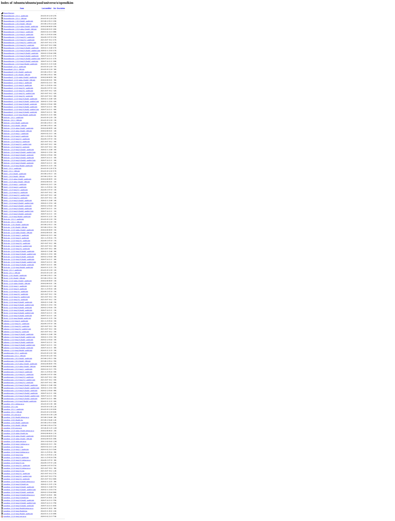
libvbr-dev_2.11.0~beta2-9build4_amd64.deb (18, 267)
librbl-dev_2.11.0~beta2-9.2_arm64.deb (16, 147)
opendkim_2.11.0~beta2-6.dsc (13, 455)
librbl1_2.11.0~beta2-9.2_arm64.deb (15, 198)
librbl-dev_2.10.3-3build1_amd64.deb (16, 123)
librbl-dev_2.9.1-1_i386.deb (13, 120)
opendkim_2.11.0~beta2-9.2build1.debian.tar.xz (19, 481)
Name (22, 8)
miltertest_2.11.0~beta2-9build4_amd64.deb (18, 350)
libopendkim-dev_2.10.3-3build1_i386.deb (17, 24)
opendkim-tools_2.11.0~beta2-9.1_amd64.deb (19, 374)
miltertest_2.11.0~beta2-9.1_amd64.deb (16, 324)
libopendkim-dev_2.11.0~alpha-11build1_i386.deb (20, 29)
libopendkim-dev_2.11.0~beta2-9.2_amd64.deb (19, 40)
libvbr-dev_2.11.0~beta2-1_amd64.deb (16, 235)
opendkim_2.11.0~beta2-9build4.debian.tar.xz (18, 508)
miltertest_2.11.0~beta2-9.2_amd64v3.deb (17, 329)
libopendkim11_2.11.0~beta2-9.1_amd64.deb (18, 88)
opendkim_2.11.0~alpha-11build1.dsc (16, 433)
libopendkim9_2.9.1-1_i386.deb (14, 69)
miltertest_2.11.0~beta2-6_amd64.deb (16, 321)
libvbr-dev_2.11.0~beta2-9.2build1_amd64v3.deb (20, 254)
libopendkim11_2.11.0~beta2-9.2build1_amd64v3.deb (21, 101)
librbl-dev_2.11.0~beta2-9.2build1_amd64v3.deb (19, 152)
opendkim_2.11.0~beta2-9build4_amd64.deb (18, 514)
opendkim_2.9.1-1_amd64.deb (14, 409)
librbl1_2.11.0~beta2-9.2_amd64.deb (16, 192)
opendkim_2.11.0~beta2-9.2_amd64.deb (17, 473)
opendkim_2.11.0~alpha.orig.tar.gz (15, 441)
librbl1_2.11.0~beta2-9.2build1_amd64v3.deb (18, 203)
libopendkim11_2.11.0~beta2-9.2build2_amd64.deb (20, 107)
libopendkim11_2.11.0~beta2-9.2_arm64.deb (18, 96)
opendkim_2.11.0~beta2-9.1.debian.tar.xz (17, 460)
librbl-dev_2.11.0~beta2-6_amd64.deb (16, 136)
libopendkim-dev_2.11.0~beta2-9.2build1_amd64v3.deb (22, 50)
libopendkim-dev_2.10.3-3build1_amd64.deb (18, 21)
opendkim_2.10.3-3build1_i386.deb (15, 425)
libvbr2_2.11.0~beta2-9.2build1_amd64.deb (18, 302)
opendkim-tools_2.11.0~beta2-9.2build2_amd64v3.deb (21, 396)
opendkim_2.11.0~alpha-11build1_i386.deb (18, 439)
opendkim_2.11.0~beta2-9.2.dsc (14, 471)
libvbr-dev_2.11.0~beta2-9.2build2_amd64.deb (19, 259)
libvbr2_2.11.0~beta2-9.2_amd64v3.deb (17, 297)
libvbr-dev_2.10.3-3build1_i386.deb (15, 227)
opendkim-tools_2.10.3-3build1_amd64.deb (18, 358)
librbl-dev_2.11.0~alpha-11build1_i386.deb (18, 131)
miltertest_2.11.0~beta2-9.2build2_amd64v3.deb (19, 345)
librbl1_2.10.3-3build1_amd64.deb (15, 174)
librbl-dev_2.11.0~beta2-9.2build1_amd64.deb (19, 150)
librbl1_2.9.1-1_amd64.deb (12, 168)
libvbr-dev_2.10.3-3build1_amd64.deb (16, 224)
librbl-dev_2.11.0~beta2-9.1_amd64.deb (17, 139)
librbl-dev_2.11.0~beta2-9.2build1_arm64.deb (19, 155)
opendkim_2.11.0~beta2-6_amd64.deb (16, 457)
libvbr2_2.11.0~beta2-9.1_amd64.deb (16, 291)
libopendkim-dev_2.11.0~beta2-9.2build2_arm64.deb (21, 61)
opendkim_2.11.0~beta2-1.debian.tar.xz (16, 444)
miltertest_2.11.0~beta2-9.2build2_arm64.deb (18, 348)
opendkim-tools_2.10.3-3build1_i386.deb (17, 361)
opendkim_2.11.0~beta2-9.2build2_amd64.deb (19, 500)
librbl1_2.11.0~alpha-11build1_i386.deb (17, 182)
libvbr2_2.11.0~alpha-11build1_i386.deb (17, 283)
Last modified (46, 8)
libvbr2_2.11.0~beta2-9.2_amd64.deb (16, 294)
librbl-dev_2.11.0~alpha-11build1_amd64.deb (18, 128)
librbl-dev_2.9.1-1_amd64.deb (13, 117)
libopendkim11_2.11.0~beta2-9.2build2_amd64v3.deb (21, 109)
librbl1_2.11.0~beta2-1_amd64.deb (15, 184)
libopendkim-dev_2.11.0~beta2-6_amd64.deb (18, 34)
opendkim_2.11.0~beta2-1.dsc (13, 447)
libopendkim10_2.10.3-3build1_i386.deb (17, 75)
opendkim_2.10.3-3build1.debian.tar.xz (16, 417)
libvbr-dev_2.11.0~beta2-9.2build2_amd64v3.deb (20, 262)
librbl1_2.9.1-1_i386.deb (12, 171)
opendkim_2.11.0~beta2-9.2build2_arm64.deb (19, 506)
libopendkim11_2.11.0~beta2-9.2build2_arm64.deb (20, 112)
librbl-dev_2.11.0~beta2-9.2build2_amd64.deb (19, 158)
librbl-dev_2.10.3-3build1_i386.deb (15, 125)
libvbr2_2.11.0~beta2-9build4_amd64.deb (17, 318)
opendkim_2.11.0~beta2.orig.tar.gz (15, 516)
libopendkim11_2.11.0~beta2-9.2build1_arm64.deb (20, 104)
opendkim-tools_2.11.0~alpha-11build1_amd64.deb (20, 364)
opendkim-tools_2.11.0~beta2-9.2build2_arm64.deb (20, 399)
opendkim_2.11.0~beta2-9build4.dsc (15, 511)
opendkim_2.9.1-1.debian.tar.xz (14, 404)
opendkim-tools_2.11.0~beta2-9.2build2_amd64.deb (21, 393)
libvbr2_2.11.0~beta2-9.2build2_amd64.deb (18, 310)
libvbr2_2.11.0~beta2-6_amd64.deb (15, 289)
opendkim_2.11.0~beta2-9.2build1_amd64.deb (19, 487)
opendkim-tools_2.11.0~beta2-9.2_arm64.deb (18, 382)
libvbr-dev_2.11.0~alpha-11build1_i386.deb (18, 233)
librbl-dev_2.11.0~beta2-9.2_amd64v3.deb (17, 144)
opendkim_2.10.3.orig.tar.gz (13, 428)
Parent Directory (9, 13)
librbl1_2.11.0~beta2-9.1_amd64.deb (16, 190)
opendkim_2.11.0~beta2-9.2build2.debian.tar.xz (19, 495)
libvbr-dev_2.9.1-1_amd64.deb (14, 219)
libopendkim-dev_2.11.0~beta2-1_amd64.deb (18, 32)
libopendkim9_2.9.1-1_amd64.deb (15, 67)
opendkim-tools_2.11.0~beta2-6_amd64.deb (18, 372)
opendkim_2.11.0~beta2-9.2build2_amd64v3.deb (20, 503)
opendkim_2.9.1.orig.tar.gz (12, 415)
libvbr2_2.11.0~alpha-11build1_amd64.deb (18, 281)
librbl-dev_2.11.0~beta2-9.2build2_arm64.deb (19, 163)
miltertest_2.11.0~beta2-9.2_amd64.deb (16, 326)
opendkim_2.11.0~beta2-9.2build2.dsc (16, 498)
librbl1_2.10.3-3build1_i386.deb (14, 176)
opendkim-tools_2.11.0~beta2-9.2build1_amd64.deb (21, 385)
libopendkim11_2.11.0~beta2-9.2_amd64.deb (18, 91)
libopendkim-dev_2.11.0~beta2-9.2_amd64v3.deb (20, 42)
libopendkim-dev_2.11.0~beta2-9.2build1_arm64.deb (21, 53)
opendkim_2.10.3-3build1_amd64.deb (16, 423)
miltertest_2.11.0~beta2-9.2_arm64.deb (16, 332)
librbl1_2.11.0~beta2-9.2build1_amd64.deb (18, 200)
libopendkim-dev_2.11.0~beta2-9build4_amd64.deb (20, 64)
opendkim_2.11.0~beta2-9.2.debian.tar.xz (17, 468)
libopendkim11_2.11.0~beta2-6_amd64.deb (18, 85)
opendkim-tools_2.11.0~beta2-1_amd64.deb (18, 369)
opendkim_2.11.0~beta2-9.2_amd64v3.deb (18, 476)
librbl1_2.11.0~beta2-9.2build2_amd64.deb (18, 208)
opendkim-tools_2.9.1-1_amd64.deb (15, 353)
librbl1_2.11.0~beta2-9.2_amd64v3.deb (16, 195)
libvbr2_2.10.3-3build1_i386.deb (14, 278)
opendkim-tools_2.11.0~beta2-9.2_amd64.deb (19, 377)
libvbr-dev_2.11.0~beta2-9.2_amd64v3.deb (18, 246)
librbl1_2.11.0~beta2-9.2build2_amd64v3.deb (18, 211)
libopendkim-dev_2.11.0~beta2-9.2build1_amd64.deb (21, 48)
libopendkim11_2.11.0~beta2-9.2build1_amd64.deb (20, 99)
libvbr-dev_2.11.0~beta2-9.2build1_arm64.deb (19, 257)
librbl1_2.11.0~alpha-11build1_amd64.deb (17, 179)
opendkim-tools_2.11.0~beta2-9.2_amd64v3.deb (19, 380)
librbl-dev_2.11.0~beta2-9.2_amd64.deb (17, 142)
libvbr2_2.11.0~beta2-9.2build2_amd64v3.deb (19, 313)
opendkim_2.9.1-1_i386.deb (13, 412)
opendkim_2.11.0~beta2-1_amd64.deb (16, 449)
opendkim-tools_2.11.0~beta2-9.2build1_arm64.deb (20, 390)
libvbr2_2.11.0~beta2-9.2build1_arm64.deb (18, 307)
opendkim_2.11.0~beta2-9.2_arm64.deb (17, 479)
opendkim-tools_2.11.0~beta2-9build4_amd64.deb (20, 401)
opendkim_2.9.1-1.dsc (11, 407)
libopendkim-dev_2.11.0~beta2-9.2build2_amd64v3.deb (22, 59)
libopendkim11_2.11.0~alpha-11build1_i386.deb (19, 80)
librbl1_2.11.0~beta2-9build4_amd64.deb (17, 216)
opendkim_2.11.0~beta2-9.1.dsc (14, 463)
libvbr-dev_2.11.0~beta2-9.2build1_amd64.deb (19, 251)
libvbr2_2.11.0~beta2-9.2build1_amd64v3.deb (19, 305)
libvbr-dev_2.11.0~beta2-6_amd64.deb (16, 238)
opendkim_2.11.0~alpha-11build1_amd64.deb (19, 436)
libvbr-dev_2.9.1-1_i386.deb (13, 222)
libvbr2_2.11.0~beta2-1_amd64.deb (15, 286)
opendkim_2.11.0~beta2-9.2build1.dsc (16, 484)
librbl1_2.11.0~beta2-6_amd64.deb (15, 187)
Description (61, 8)
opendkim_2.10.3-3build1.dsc (13, 420)
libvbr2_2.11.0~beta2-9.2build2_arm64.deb (18, 316)
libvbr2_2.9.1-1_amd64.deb (13, 270)
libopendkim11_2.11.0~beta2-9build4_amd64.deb (20, 115)
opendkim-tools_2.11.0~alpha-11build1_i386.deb (20, 366)
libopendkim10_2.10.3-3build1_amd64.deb (18, 72)
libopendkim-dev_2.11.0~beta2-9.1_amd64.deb (19, 37)
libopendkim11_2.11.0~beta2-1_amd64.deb (18, 83)
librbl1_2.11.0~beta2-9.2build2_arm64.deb (17, 214)
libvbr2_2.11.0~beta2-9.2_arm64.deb (16, 299)
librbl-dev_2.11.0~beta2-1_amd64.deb (16, 133)
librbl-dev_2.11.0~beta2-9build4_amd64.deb (18, 166)
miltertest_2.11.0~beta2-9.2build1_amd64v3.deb (19, 337)
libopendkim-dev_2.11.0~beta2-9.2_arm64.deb (19, 45)
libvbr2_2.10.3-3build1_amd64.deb (15, 275)
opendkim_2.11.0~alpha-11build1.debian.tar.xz (19, 431)
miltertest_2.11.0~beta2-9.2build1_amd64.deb (18, 334)
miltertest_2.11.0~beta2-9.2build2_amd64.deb (18, 342)
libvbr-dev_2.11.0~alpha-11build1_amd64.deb (19, 230)
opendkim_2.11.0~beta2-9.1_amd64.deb (17, 465)
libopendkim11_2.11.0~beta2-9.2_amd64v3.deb (19, 93)
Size (54, 8)
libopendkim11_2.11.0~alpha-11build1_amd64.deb (20, 77)
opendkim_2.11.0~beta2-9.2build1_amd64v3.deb (20, 490)
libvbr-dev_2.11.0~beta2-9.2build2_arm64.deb (19, 265)
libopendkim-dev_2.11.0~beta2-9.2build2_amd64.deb (21, 56)
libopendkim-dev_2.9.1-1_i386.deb (15, 18)
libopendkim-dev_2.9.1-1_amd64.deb (16, 16)
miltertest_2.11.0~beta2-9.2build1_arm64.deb (18, 340)
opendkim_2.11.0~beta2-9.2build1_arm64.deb (19, 492)
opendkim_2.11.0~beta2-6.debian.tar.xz (16, 452)
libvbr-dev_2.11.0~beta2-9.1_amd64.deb (17, 241)
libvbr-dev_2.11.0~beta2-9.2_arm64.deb (17, 249)
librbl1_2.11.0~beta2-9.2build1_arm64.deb (17, 206)
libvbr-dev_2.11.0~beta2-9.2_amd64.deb (17, 243)
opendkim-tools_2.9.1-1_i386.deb (15, 356)
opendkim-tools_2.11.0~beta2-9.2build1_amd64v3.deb (21, 388)
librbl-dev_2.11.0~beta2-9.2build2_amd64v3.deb (19, 160)
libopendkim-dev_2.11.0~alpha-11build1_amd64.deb (21, 26)
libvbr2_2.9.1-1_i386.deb (12, 273)
